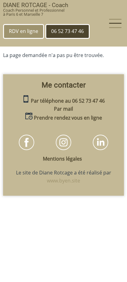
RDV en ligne (23, 31)
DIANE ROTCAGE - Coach (35, 5)
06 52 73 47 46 (67, 31)
